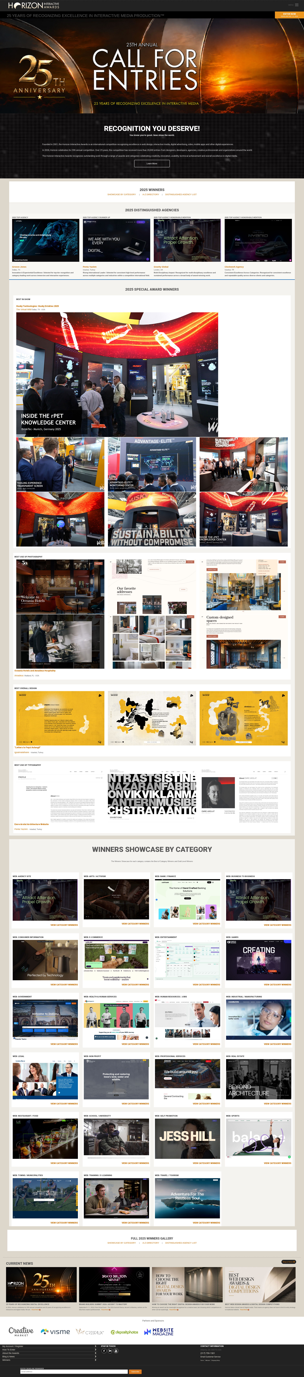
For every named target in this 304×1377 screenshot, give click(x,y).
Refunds (207, 1360)
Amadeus (19, 675)
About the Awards (10, 1353)
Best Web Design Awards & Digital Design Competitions (252, 1304)
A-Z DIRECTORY (150, 194)
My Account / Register (12, 1346)
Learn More (152, 163)
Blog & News (288, 1262)
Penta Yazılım (21, 829)
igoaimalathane (21, 752)
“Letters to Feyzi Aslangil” (27, 747)
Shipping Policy (215, 1360)
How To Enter (8, 1350)
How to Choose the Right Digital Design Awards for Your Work (183, 1304)
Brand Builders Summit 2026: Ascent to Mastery (103, 1304)
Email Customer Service (210, 1357)
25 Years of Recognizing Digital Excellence (27, 1304)
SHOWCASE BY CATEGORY (121, 194)
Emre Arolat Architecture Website (31, 824)
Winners (6, 1360)
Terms (202, 1360)
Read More (35, 1310)
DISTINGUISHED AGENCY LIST (181, 194)
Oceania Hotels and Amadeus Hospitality (34, 670)
